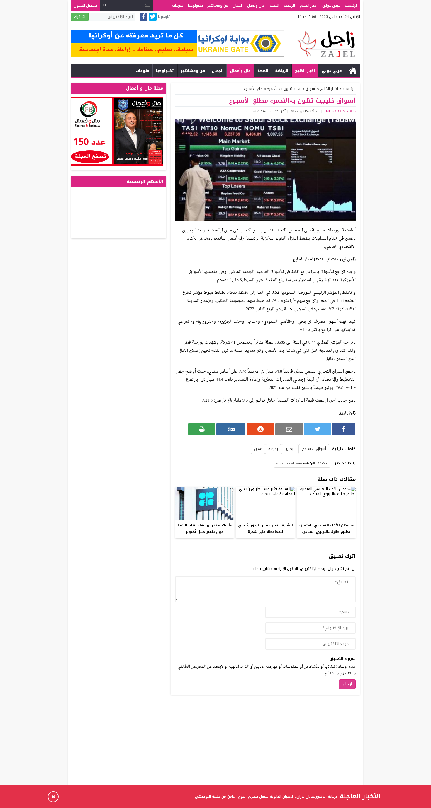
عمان (258, 448)
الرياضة (289, 5)
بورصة (273, 448)
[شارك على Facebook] (344, 429)
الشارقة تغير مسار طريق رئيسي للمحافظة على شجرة (265, 528)
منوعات (178, 5)
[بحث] (104, 5)
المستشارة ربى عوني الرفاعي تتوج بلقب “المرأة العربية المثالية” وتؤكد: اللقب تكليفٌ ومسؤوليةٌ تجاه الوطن (250, 796)
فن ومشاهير (218, 5)
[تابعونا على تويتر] (153, 17)
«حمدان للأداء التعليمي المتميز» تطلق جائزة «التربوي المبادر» (326, 528)
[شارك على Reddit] (260, 429)
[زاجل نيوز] (322, 44)
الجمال (238, 5)
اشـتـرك (79, 16)
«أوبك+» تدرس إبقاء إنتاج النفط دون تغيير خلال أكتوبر (205, 528)
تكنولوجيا (195, 5)
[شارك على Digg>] (231, 429)
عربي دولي (331, 5)
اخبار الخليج (309, 5)
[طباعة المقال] (202, 429)
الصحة (274, 5)
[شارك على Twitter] (318, 429)
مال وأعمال (256, 5)
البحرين (290, 448)
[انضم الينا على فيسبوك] (143, 17)
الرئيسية (351, 5)
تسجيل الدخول (85, 5)
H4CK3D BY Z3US (340, 111)
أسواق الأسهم (314, 448)
